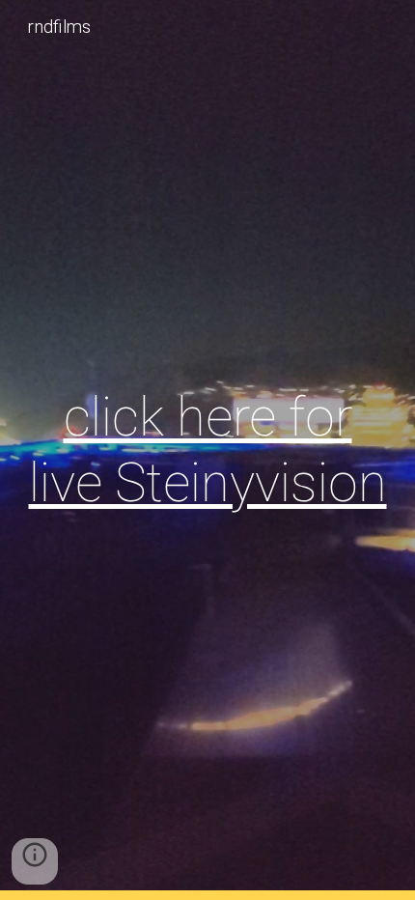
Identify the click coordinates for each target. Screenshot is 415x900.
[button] (35, 861)
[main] (208, 450)
